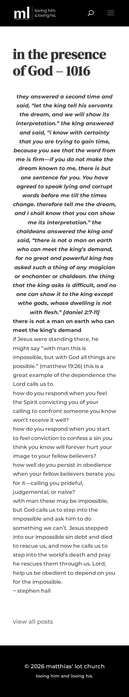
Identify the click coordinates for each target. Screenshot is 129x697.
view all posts (33, 621)
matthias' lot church (75, 666)
